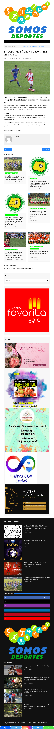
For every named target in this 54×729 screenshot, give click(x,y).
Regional (16, 173)
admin (6, 58)
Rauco (39, 208)
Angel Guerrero (10, 181)
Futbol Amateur (27, 58)
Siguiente (45, 149)
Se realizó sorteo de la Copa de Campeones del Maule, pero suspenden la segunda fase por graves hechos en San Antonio (14, 221)
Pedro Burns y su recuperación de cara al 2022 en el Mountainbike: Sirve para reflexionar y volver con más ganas (37, 679)
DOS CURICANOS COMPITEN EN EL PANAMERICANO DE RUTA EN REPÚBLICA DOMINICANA (35, 691)
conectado (17, 268)
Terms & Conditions (42, 722)
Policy (34, 722)
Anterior (8, 149)
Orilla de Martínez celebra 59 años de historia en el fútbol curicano (39, 253)
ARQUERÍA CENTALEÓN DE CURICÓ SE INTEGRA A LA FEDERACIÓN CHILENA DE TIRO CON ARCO (36, 542)
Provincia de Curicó (34, 248)
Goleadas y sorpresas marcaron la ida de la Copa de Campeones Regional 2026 (14, 177)
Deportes (32, 246)
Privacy (30, 722)
